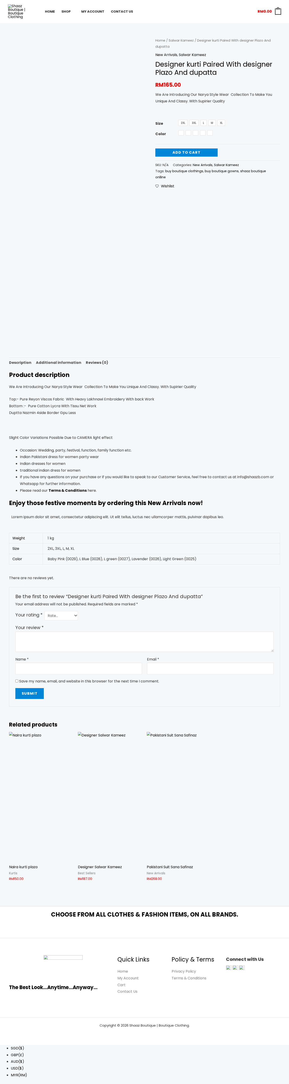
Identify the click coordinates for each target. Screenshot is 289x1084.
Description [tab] (20, 362)
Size (159, 123)
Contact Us (122, 11)
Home (50, 11)
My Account (92, 11)
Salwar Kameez (181, 40)
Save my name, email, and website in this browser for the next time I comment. (89, 681)
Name (22, 659)
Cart (121, 985)
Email (153, 659)
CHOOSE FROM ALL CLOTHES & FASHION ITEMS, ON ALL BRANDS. (144, 914)
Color (160, 133)
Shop (66, 11)
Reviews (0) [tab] (97, 362)
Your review (29, 628)
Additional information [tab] (58, 362)
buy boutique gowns (222, 171)
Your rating (28, 615)
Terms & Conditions (189, 978)
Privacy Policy (184, 971)
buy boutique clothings (184, 171)
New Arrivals (166, 54)
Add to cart (186, 152)
